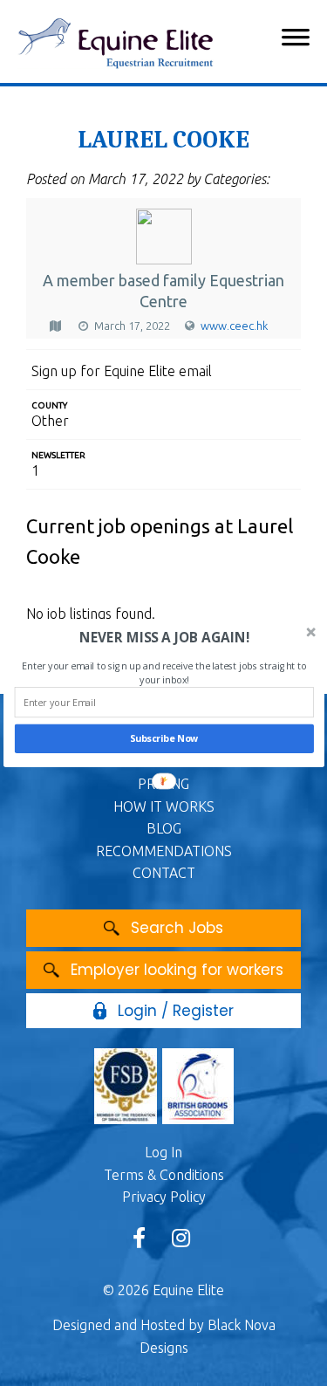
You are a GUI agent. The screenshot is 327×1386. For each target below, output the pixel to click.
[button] (163, 638)
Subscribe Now (163, 738)
